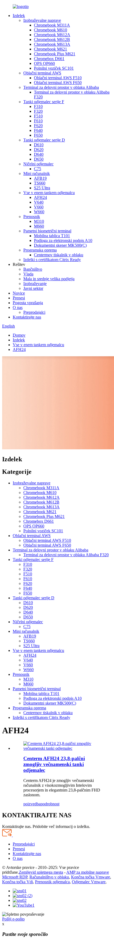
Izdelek (19, 15)
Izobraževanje (35, 283)
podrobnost (50, 804)
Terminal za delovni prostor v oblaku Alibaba (61, 87)
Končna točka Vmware (90, 877)
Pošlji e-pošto (13, 919)
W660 (39, 212)
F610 (38, 121)
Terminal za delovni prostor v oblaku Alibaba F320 (66, 554)
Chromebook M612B (52, 39)
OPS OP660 (44, 63)
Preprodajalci (34, 312)
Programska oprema (40, 250)
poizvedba (32, 804)
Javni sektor (33, 288)
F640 (38, 130)
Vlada (28, 274)
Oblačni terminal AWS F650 (58, 82)
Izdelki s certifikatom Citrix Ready (52, 259)
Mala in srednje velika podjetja (48, 279)
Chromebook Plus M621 (54, 54)
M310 (39, 221)
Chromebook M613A (52, 44)
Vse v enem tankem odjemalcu (49, 192)
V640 (38, 202)
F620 (38, 125)
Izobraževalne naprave (42, 20)
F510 (38, 116)
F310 (38, 106)
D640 (38, 154)
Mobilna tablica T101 (52, 235)
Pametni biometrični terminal (47, 231)
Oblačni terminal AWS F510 (58, 78)
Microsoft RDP (14, 877)
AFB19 (40, 178)
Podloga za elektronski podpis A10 (63, 240)
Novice (19, 293)
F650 (38, 135)
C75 (37, 168)
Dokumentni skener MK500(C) (60, 245)
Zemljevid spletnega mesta (41, 872)
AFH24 (40, 197)
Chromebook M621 (50, 49)
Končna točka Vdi (17, 882)
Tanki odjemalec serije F (43, 101)
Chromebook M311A (52, 25)
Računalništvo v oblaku (49, 877)
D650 (38, 159)
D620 (38, 149)
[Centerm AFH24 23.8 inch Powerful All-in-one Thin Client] (62, 748)
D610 (38, 145)
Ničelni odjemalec (38, 164)
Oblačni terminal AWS (42, 73)
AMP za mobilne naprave (87, 872)
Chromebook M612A (52, 34)
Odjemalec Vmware (89, 882)
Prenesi (19, 298)
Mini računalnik (36, 173)
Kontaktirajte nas (27, 317)
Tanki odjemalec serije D (44, 140)
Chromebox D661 (49, 58)
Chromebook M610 (50, 30)
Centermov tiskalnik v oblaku (58, 255)
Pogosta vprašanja (28, 302)
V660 (38, 207)
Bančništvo (32, 269)
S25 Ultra (42, 188)
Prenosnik (31, 216)
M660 (39, 226)
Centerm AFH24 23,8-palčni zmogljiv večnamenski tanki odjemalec (54, 764)
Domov (19, 335)
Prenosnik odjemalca (52, 882)
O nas (18, 307)
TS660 (39, 183)
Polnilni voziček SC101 (54, 68)
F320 (38, 111)
